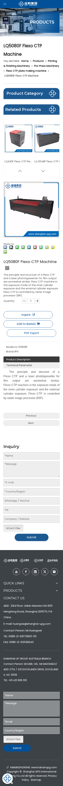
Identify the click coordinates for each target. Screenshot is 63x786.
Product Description (18, 359)
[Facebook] (25, 571)
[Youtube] (16, 571)
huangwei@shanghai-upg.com (32, 624)
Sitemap (36, 780)
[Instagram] (54, 571)
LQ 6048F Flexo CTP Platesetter (48, 161)
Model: (10, 347)
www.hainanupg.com (43, 767)
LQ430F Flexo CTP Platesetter (19, 161)
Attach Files (13, 528)
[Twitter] (44, 571)
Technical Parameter (19, 365)
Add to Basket (26, 324)
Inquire (26, 315)
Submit (31, 537)
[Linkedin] (35, 571)
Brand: (10, 351)
